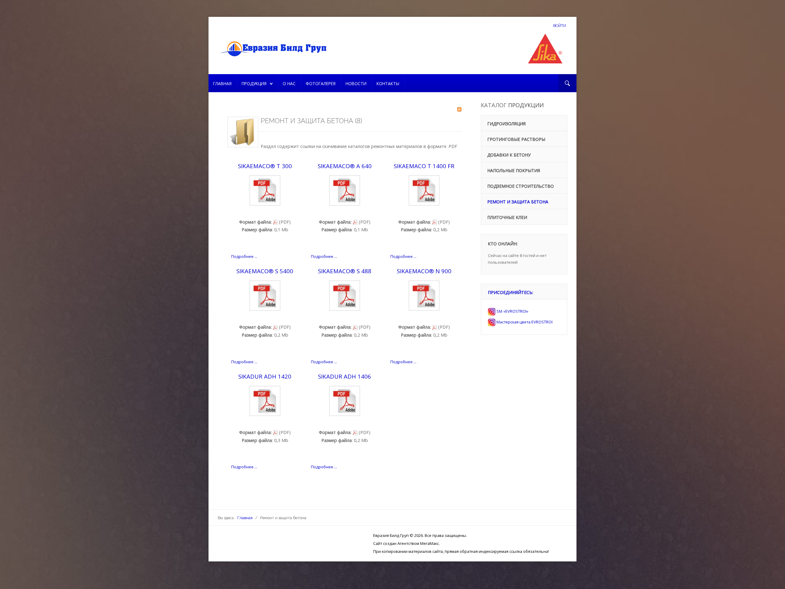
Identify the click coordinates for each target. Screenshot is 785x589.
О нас (289, 83)
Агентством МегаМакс (418, 543)
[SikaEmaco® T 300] (265, 190)
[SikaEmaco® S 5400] (265, 295)
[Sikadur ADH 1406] (344, 400)
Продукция (254, 83)
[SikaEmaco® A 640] (344, 190)
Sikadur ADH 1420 (264, 376)
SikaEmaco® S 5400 (264, 271)
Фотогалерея (320, 83)
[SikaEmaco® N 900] (424, 295)
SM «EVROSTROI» (512, 311)
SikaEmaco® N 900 (424, 271)
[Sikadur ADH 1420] (265, 400)
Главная (222, 83)
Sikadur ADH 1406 (344, 376)
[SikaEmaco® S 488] (344, 295)
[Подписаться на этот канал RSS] (459, 109)
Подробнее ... (244, 256)
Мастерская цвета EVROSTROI (524, 322)
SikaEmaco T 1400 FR (424, 166)
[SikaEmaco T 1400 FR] (424, 190)
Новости (356, 83)
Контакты (388, 83)
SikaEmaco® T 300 (265, 166)
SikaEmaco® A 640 (345, 166)
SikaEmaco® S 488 (344, 271)
